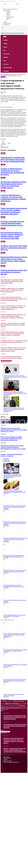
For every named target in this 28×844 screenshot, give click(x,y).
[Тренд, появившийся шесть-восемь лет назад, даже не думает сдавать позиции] (11, 613)
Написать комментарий (6, 360)
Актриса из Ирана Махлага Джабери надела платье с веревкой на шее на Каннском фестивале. (12, 171)
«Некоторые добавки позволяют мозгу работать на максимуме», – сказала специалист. (15, 650)
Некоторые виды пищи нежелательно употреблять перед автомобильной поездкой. (14, 491)
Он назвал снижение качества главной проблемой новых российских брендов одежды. (12, 223)
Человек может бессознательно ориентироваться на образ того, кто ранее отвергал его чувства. (14, 429)
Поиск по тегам (7, 23)
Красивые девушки (9, 705)
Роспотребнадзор (23, 707)
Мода (4, 36)
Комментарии (6, 461)
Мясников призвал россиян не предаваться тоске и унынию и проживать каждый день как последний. (15, 539)
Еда (4, 50)
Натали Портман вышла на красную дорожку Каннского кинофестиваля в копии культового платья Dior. (12, 235)
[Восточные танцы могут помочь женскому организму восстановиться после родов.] (11, 554)
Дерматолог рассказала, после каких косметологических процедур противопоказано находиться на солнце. (13, 447)
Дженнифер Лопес (10, 701)
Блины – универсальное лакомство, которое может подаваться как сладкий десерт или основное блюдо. (14, 635)
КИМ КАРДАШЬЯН (23, 703)
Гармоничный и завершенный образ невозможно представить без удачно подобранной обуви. (13, 159)
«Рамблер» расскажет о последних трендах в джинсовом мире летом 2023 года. (14, 248)
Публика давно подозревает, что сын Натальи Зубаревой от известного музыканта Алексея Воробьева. (14, 523)
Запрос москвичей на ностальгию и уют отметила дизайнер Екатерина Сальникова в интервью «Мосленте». (14, 211)
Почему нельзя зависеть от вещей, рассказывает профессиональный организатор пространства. (11, 438)
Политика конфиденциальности (11, 762)
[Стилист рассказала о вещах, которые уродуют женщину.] (11, 598)
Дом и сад (5, 64)
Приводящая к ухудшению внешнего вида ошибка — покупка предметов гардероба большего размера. (13, 409)
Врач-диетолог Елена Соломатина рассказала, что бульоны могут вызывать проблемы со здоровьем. (14, 507)
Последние (6, 458)
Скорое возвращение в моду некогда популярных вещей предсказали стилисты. (13, 586)
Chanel (3, 143)
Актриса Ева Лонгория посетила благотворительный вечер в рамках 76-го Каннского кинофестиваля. (13, 185)
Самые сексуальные (5, 709)
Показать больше (5, 699)
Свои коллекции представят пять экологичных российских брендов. (14, 272)
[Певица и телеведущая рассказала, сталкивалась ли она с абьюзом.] (11, 663)
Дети (4, 60)
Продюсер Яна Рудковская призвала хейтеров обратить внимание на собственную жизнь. (14, 680)
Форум (5, 21)
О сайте (5, 759)
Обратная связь (7, 758)
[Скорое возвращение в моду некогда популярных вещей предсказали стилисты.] (11, 584)
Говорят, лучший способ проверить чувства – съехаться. (12, 455)
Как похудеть (3, 705)
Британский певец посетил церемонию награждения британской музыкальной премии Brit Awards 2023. (15, 393)
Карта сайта (6, 24)
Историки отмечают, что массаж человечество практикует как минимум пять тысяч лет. (14, 571)
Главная (2, 74)
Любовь (5, 43)
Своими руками (7, 67)
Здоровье (5, 57)
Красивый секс (16, 705)
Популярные (6, 459)
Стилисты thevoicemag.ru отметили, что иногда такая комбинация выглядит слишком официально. (13, 198)
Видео (2, 701)
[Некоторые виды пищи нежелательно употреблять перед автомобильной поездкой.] (11, 489)
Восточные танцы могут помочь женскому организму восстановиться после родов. (13, 556)
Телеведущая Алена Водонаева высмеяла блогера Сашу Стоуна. (13, 695)
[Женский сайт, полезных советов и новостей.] (12, 33)
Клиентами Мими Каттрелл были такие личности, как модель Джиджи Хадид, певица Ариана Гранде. (14, 260)
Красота (5, 40)
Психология (6, 53)
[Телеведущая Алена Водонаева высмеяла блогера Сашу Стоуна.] (11, 693)
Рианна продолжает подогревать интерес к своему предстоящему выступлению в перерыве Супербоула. (15, 377)
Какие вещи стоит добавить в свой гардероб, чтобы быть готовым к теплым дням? (14, 421)
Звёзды (5, 46)
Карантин (6, 71)
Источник (3, 139)
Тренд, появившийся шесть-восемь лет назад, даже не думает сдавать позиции (14, 615)
